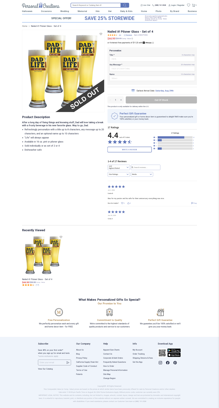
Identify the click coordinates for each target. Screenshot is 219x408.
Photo (159, 11)
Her (110, 11)
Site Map (107, 374)
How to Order (108, 366)
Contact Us (107, 354)
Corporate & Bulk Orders (113, 358)
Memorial (82, 11)
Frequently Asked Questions (114, 362)
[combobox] (119, 167)
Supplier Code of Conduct (86, 366)
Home (144, 11)
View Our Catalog (45, 369)
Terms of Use (81, 370)
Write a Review (129, 149)
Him (98, 11)
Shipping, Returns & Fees (143, 358)
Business (192, 11)
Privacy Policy (81, 358)
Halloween (27, 11)
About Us (80, 350)
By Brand (174, 11)
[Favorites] (188, 5)
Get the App (137, 362)
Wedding (64, 11)
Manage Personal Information (115, 370)
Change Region (109, 378)
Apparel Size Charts (111, 350)
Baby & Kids (126, 11)
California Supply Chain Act (87, 362)
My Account (137, 350)
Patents (79, 374)
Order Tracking (139, 354)
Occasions (46, 11)
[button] (175, 137)
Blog (78, 354)
